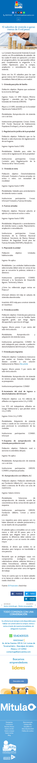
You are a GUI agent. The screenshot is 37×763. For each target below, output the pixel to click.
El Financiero (13, 586)
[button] (18, 19)
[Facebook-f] (16, 12)
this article (24, 364)
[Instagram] (18, 12)
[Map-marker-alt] (13, 12)
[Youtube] (21, 12)
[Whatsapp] (24, 12)
